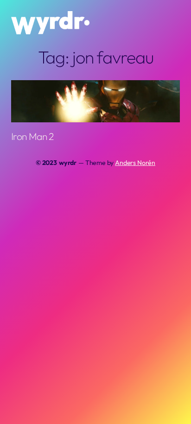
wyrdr (67, 162)
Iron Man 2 (32, 137)
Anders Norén (135, 162)
